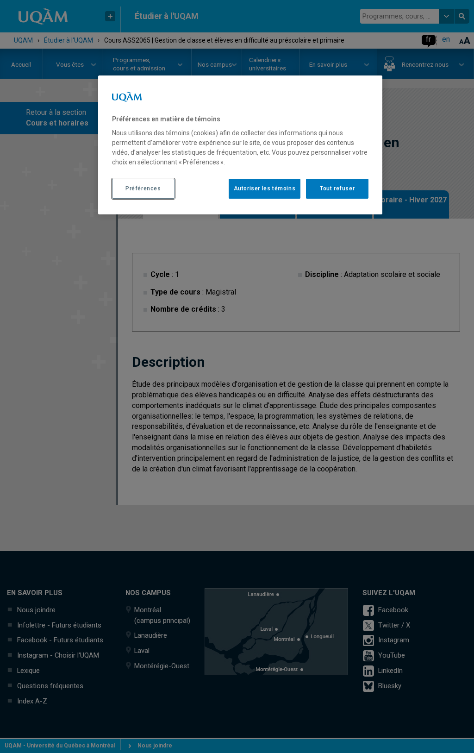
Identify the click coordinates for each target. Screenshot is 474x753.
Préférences (143, 188)
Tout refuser (337, 188)
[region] (240, 144)
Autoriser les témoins (265, 188)
